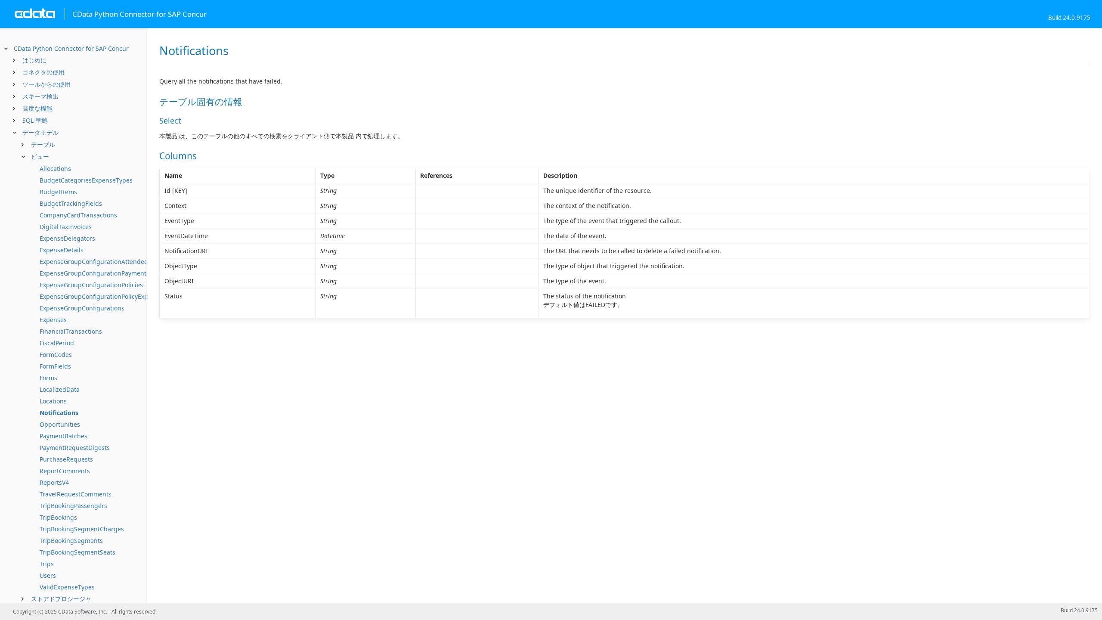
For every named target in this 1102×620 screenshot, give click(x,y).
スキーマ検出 (40, 96)
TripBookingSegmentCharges (82, 529)
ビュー (40, 156)
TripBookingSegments (71, 540)
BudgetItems (58, 192)
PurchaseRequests (66, 459)
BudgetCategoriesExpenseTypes (86, 180)
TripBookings (58, 517)
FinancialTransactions (71, 331)
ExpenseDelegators (67, 238)
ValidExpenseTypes (67, 587)
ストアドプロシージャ (61, 599)
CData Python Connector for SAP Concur (71, 48)
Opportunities (60, 424)
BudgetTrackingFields (71, 203)
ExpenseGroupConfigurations (82, 308)
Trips (47, 564)
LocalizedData (60, 389)
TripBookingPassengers (73, 506)
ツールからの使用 (46, 84)
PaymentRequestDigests (75, 447)
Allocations (55, 168)
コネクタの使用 (43, 72)
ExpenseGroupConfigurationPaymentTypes (101, 273)
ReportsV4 (54, 482)
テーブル (43, 144)
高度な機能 (37, 108)
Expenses (53, 320)
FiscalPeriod (57, 343)
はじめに (34, 60)
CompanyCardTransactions (78, 215)
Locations (53, 401)
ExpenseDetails (62, 250)
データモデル (40, 132)
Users (48, 575)
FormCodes (56, 354)
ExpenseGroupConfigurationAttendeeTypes (102, 261)
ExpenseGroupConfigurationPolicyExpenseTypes (109, 296)
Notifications (59, 413)
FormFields (55, 366)
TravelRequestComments (75, 494)
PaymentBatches (63, 436)
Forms (48, 378)
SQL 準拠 (34, 120)
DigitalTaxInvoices (66, 227)
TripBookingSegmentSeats (77, 552)
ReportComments (65, 471)
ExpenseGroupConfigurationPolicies (91, 285)
